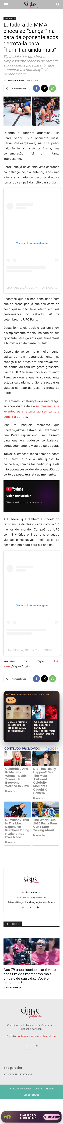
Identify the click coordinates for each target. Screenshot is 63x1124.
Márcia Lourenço (12, 987)
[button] (6, 4)
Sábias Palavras (16, 80)
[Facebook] (36, 88)
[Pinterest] (39, 908)
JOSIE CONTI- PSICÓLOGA (18, 1074)
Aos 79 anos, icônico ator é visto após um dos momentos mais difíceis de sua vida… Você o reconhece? (30, 976)
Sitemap (50, 1088)
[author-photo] (31, 887)
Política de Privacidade (20, 1088)
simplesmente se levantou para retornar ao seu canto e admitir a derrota (31, 411)
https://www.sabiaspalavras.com (31, 897)
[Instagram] (31, 908)
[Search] (58, 4)
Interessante (10, 18)
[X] (44, 88)
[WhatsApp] (52, 88)
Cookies (39, 1088)
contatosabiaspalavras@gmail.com (37, 1036)
